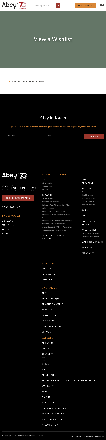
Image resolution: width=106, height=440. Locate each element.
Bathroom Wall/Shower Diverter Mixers (57, 221)
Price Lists (48, 403)
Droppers (85, 192)
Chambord (48, 321)
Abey (44, 293)
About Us (47, 343)
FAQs (45, 369)
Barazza (47, 310)
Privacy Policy (88, 436)
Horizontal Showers (89, 198)
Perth (5, 229)
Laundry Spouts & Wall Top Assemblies (57, 227)
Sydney (6, 234)
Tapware (47, 195)
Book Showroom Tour (18, 198)
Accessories (89, 230)
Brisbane (7, 221)
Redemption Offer (53, 414)
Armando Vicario (52, 304)
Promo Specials (51, 425)
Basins (86, 210)
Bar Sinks (45, 190)
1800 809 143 (11, 207)
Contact (47, 348)
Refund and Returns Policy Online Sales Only (70, 380)
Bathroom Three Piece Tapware (54, 211)
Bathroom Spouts (48, 208)
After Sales (49, 375)
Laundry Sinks (47, 186)
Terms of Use (76, 436)
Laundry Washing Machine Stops (54, 230)
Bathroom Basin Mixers (51, 202)
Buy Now (87, 247)
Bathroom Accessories (90, 237)
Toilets (86, 216)
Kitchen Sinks (47, 183)
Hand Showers (87, 195)
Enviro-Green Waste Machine (54, 237)
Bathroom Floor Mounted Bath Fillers (56, 205)
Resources (48, 354)
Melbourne (9, 225)
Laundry (47, 280)
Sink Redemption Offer (56, 419)
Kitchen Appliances (88, 181)
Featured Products (54, 408)
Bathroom (48, 274)
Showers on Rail (88, 202)
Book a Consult (85, 6)
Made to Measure (92, 242)
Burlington (49, 315)
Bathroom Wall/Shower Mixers (54, 224)
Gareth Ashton (51, 326)
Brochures (46, 364)
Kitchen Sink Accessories (91, 233)
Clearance (88, 253)
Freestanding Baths (90, 223)
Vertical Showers (88, 205)
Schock (46, 332)
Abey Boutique (51, 299)
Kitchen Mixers (47, 199)
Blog (43, 358)
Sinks (45, 180)
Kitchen (46, 269)
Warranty (48, 386)
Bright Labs (99, 436)
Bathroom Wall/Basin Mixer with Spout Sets (57, 216)
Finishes (47, 397)
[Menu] (102, 5)
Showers (87, 188)
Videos (44, 361)
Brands (46, 391)
